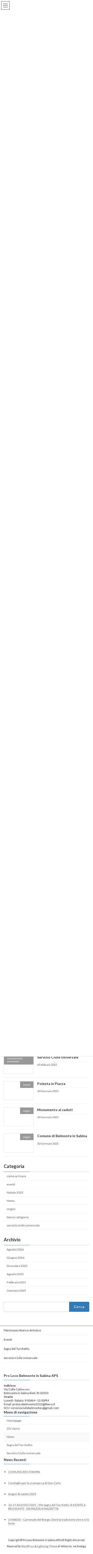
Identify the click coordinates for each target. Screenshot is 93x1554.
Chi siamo (13, 1428)
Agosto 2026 (15, 1249)
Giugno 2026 (15, 1257)
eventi (11, 1184)
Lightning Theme (47, 1546)
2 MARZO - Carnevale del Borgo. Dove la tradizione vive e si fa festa (48, 1521)
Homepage (14, 1420)
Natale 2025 (15, 1192)
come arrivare (16, 1176)
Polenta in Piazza (51, 1083)
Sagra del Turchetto (16, 1349)
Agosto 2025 (15, 1274)
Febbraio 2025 (16, 1282)
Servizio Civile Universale (57, 1057)
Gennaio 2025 (16, 1290)
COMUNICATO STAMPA (24, 1472)
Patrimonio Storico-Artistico (22, 1330)
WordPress (27, 1546)
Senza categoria (18, 1217)
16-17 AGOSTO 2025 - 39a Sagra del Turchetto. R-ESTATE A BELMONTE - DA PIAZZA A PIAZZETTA (47, 1506)
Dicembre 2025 (17, 1266)
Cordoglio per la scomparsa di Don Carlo (34, 1483)
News (10, 1201)
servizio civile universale (23, 1225)
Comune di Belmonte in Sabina (62, 1136)
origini (11, 1209)
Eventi (8, 1339)
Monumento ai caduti (55, 1110)
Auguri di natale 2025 (22, 1494)
